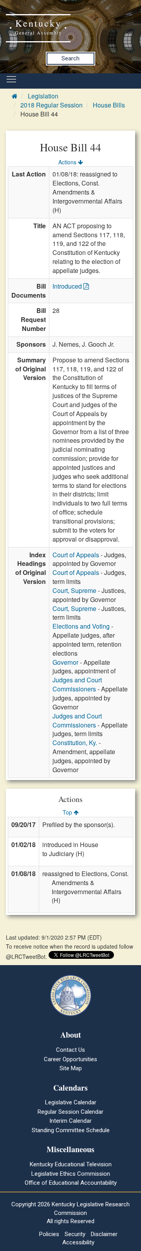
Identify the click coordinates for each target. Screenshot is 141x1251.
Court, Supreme (74, 590)
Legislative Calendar (70, 1102)
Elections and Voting (81, 626)
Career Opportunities (70, 1059)
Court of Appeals (75, 554)
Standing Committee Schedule (71, 1130)
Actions (68, 162)
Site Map (71, 1068)
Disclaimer (104, 1234)
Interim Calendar (70, 1120)
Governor (65, 662)
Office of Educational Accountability (71, 1182)
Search (70, 58)
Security (75, 1234)
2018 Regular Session (51, 104)
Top (68, 812)
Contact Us (70, 1049)
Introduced (67, 286)
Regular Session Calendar (70, 1111)
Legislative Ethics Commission (70, 1173)
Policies (49, 1234)
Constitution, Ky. (74, 742)
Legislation (43, 95)
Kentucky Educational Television (71, 1164)
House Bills (109, 104)
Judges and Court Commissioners (77, 684)
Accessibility (78, 1242)
